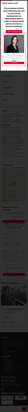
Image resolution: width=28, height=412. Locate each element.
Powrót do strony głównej (14, 31)
